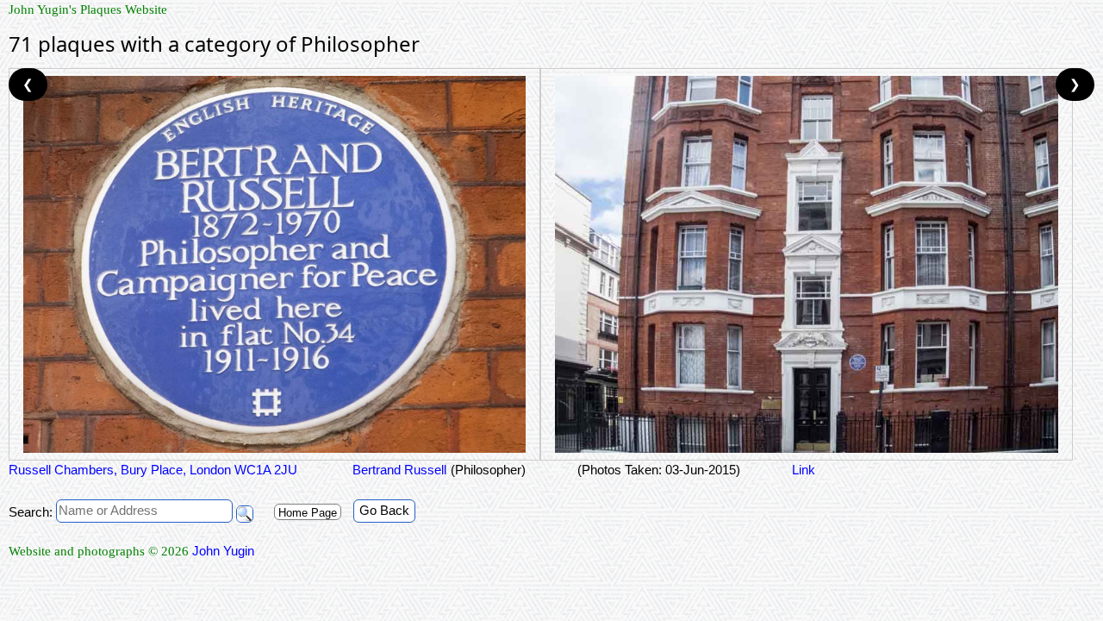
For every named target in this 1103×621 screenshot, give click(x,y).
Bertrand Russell (397, 469)
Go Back (384, 510)
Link (803, 469)
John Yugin (223, 550)
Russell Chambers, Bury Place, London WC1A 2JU (153, 469)
